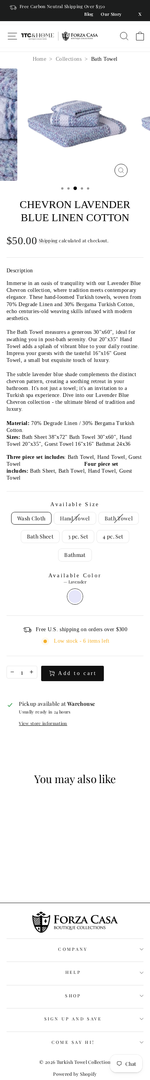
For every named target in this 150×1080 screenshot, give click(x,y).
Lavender (75, 596)
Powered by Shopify (75, 1074)
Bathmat (74, 554)
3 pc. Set (78, 536)
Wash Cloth (31, 518)
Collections (69, 59)
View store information (43, 723)
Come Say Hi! (73, 1042)
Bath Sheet (40, 536)
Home (39, 59)
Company (73, 949)
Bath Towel (104, 59)
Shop (73, 995)
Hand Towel (75, 518)
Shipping (48, 240)
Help (73, 972)
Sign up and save (73, 1019)
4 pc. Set (113, 536)
